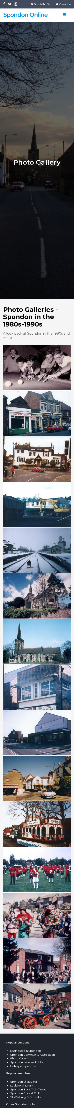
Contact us (65, 4)
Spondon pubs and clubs (26, 1062)
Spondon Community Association (32, 1054)
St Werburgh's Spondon (26, 1097)
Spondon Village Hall (24, 1081)
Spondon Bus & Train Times (28, 1089)
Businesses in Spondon (25, 1050)
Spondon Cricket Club (25, 1093)
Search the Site (42, 4)
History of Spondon (23, 1066)
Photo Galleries (20, 1058)
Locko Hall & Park (22, 1085)
